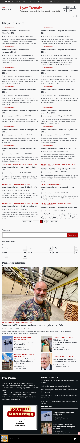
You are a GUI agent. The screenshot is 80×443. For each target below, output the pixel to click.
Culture (43, 184)
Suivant (54, 222)
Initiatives (17, 354)
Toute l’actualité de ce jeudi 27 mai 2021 (19, 206)
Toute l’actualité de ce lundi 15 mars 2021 (59, 208)
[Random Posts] (73, 16)
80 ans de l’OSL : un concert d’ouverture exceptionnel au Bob (32, 325)
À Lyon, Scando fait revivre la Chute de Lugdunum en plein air (23, 2)
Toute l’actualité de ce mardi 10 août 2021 (59, 148)
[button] (75, 439)
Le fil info (11, 322)
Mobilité (30, 164)
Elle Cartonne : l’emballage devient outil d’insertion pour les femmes (64, 427)
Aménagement (45, 164)
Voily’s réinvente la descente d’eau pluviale (56, 386)
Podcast (17, 322)
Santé (35, 164)
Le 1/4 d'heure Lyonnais (9, 27)
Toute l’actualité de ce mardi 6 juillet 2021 (20, 187)
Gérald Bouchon (8, 36)
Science (43, 165)
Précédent (27, 222)
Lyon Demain (31, 8)
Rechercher (6, 230)
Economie (17, 337)
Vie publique (50, 204)
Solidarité (50, 165)
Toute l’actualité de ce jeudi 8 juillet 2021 (59, 169)
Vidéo (30, 322)
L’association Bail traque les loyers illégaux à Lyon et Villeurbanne (25, 361)
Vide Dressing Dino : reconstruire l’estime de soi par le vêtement (65, 342)
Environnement (7, 164)
